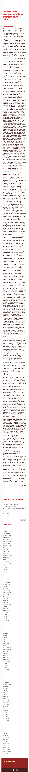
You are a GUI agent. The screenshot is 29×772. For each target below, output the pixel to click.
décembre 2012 (7, 700)
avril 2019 (5, 608)
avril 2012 (5, 714)
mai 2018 (5, 617)
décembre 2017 (7, 625)
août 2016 (5, 651)
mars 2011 (5, 733)
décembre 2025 (7, 533)
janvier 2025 (6, 539)
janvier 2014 (6, 680)
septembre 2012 (7, 706)
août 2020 (5, 596)
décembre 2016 (7, 647)
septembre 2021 (7, 584)
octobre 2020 (6, 594)
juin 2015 (5, 663)
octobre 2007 (6, 753)
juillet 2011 (5, 731)
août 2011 (5, 729)
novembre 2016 (7, 649)
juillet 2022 (5, 565)
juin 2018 (5, 614)
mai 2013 (5, 690)
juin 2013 (5, 688)
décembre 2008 (7, 749)
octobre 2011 (6, 725)
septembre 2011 (7, 727)
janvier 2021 (6, 588)
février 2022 (6, 576)
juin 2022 (5, 568)
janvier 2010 (6, 743)
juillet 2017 (5, 633)
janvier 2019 (6, 610)
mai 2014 (5, 676)
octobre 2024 (6, 543)
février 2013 (6, 696)
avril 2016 (5, 655)
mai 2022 (5, 570)
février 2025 (6, 537)
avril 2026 (5, 531)
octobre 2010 (6, 737)
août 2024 (5, 547)
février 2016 (6, 659)
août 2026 (5, 529)
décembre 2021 (7, 580)
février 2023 (6, 557)
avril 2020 (5, 600)
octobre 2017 (6, 629)
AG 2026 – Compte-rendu (9, 506)
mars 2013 (5, 694)
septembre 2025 (7, 535)
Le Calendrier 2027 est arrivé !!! (10, 504)
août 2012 (5, 708)
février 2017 (6, 643)
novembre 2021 (7, 582)
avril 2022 (5, 572)
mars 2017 (5, 641)
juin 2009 (5, 745)
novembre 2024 (7, 541)
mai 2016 (5, 653)
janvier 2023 (6, 559)
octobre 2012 (6, 704)
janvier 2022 (6, 578)
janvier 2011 (6, 735)
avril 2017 (5, 639)
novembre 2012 (7, 702)
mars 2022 (5, 574)
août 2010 (5, 739)
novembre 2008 (7, 751)
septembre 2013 (7, 684)
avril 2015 (5, 668)
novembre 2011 (7, 723)
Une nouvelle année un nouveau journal (13, 512)
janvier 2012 (6, 721)
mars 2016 (5, 657)
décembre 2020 (7, 590)
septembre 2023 (7, 555)
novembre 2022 (7, 563)
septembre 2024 (7, 545)
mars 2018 (5, 619)
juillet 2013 (5, 686)
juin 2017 (5, 635)
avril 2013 (5, 692)
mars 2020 (5, 602)
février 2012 (6, 719)
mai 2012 (5, 712)
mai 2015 (5, 665)
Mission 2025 (6, 514)
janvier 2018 (6, 623)
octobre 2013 (6, 682)
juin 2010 (5, 741)
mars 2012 (5, 717)
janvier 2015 (6, 670)
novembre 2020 (7, 592)
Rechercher (23, 520)
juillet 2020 (5, 598)
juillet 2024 (5, 549)
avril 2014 (5, 678)
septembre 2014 (7, 672)
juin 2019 (5, 606)
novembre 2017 (7, 627)
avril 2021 (5, 586)
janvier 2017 (6, 645)
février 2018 (6, 621)
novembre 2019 (7, 604)
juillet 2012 (5, 710)
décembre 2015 (7, 661)
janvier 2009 (6, 747)
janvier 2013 (6, 698)
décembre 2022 (7, 561)
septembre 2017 (7, 631)
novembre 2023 (7, 553)
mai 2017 (5, 637)
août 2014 (5, 674)
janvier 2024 (6, 551)
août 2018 (5, 612)
